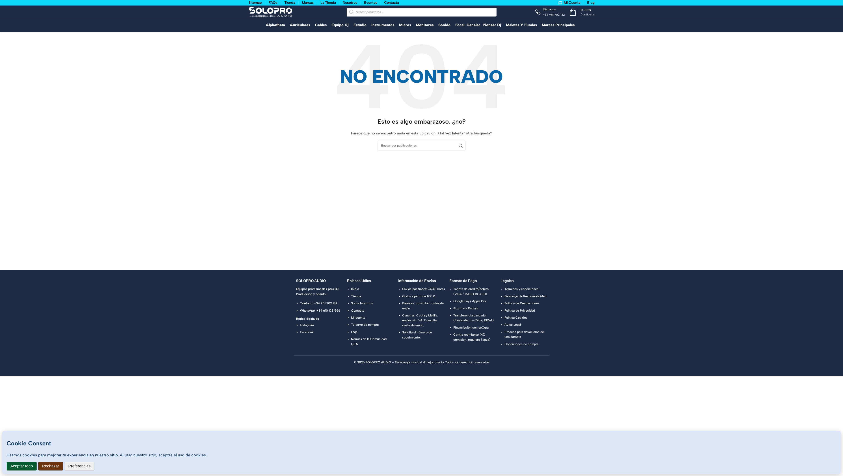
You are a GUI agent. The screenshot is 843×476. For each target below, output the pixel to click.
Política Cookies (515, 318)
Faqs (354, 332)
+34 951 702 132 (325, 303)
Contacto (357, 310)
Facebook (307, 332)
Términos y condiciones (521, 289)
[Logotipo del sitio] (271, 12)
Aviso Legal (512, 325)
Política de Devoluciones (521, 303)
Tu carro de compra (365, 325)
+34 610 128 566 (328, 310)
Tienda (356, 296)
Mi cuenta (358, 318)
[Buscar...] (461, 146)
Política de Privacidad (519, 310)
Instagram (307, 325)
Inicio (355, 289)
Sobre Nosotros (362, 303)
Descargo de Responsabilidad (525, 296)
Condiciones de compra (521, 344)
